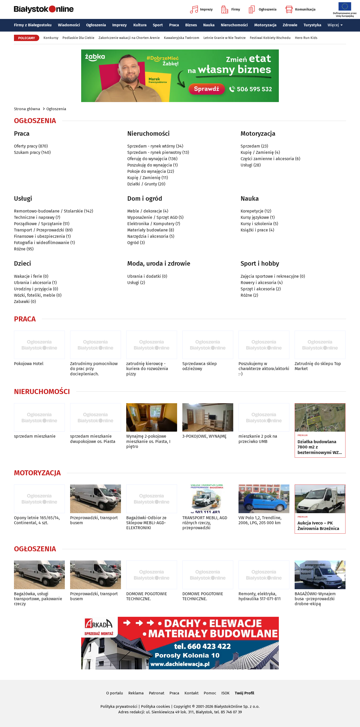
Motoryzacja (265, 25)
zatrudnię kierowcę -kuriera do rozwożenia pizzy (147, 368)
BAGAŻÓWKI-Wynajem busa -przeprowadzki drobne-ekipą (315, 598)
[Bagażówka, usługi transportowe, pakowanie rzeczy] (39, 575)
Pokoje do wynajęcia (146, 171)
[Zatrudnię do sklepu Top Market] (320, 345)
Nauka (209, 25)
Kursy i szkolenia (256, 223)
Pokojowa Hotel (28, 363)
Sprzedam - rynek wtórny (151, 146)
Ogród (133, 242)
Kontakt (191, 693)
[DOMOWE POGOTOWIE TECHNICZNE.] (151, 575)
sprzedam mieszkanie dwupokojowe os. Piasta (92, 439)
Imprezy (206, 9)
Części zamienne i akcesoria (267, 158)
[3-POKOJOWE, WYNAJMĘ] (207, 417)
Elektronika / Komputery (150, 223)
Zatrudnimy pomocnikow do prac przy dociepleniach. (94, 368)
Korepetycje (252, 211)
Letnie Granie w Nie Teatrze (224, 37)
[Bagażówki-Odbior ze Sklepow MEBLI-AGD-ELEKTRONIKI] (151, 498)
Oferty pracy (25, 146)
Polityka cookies (155, 706)
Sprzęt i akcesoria (258, 288)
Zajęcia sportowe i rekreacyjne (270, 276)
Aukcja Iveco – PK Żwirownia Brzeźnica (318, 526)
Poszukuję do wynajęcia (149, 165)
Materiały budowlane (147, 230)
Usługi (246, 165)
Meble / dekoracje (144, 211)
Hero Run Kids (306, 37)
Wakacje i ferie (28, 276)
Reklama (136, 693)
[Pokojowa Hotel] (39, 345)
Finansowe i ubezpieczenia (39, 236)
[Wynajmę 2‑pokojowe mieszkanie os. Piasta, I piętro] (151, 417)
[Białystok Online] (44, 9)
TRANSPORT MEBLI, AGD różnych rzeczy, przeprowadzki (204, 522)
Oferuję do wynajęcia (147, 158)
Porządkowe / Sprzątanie (38, 223)
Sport (158, 25)
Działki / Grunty (142, 183)
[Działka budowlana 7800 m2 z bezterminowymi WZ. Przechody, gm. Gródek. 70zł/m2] (320, 417)
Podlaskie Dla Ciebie (78, 37)
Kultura (140, 25)
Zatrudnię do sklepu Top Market (318, 366)
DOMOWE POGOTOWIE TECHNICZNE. (146, 596)
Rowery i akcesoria (258, 282)
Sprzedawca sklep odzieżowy (199, 366)
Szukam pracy (27, 152)
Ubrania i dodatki (144, 276)
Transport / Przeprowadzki (39, 230)
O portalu (114, 693)
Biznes (191, 25)
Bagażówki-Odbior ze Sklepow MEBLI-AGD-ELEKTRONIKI (146, 522)
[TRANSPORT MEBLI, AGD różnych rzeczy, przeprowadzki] (207, 498)
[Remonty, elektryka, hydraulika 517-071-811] (264, 575)
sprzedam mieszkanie (35, 436)
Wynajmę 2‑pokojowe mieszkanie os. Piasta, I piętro (148, 441)
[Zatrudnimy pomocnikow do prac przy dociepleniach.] (95, 345)
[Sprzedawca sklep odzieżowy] (207, 345)
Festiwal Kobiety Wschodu (270, 37)
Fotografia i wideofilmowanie (41, 242)
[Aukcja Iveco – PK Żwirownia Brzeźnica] (320, 499)
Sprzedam (250, 146)
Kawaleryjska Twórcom (181, 37)
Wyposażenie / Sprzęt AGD (152, 217)
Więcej (333, 25)
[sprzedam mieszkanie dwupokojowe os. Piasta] (95, 417)
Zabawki (22, 301)
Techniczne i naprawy (34, 217)
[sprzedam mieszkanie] (39, 417)
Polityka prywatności (118, 706)
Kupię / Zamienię (143, 177)
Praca (174, 25)
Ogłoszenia (267, 9)
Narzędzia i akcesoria (147, 236)
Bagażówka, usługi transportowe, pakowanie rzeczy (38, 598)
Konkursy (50, 37)
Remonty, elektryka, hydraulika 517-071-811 (260, 596)
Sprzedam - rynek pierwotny (154, 152)
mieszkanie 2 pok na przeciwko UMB (258, 439)
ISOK (225, 693)
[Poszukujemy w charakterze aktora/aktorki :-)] (264, 345)
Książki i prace (254, 230)
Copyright (182, 706)
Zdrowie (290, 25)
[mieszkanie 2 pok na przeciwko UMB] (264, 417)
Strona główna (27, 109)
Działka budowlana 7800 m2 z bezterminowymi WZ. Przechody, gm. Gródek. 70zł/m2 (319, 447)
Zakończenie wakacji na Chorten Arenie (129, 37)
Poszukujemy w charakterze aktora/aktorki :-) (264, 368)
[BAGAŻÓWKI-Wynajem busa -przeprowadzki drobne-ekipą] (320, 575)
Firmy (235, 9)
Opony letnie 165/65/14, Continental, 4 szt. (37, 520)
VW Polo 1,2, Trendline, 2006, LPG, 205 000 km (260, 520)
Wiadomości (69, 25)
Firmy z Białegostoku (33, 25)
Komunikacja (305, 9)
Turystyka (312, 25)
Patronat (156, 693)
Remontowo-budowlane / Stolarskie (48, 211)
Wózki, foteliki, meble (34, 295)
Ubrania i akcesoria (32, 282)
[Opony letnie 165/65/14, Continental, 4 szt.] (39, 498)
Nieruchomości (234, 25)
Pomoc (210, 693)
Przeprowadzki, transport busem (94, 520)
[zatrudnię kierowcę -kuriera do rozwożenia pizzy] (151, 345)
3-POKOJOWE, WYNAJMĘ (204, 436)
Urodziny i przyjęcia (33, 288)
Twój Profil (244, 693)
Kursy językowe (255, 217)
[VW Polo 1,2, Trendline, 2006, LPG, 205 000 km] (264, 498)
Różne (20, 248)
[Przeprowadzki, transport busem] (95, 498)
